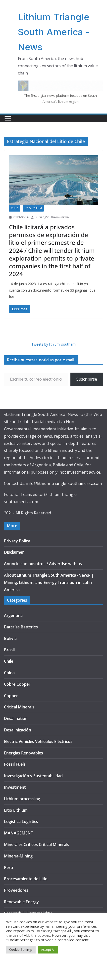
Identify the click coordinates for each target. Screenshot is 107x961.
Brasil (9, 649)
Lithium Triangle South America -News (54, 32)
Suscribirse (86, 379)
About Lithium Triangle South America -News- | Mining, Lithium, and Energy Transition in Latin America (49, 582)
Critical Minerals (19, 707)
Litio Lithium (33, 208)
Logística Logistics (21, 821)
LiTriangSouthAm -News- (52, 217)
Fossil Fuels (15, 764)
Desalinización (17, 730)
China (9, 672)
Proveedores (16, 890)
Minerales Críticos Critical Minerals (36, 844)
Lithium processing (22, 798)
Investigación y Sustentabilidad (33, 775)
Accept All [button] (48, 949)
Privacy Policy (17, 541)
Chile (14, 208)
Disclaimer (14, 552)
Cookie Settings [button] (21, 949)
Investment (15, 787)
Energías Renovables (23, 753)
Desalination (16, 718)
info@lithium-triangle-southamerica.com (64, 483)
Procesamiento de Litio (26, 878)
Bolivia (10, 638)
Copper (11, 695)
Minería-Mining (18, 856)
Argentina (13, 615)
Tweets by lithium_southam (53, 344)
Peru (8, 867)
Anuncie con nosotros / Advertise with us (43, 563)
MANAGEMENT (18, 833)
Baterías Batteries (21, 627)
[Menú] (7, 118)
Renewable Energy (21, 901)
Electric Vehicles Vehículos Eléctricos (38, 741)
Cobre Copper (17, 684)
